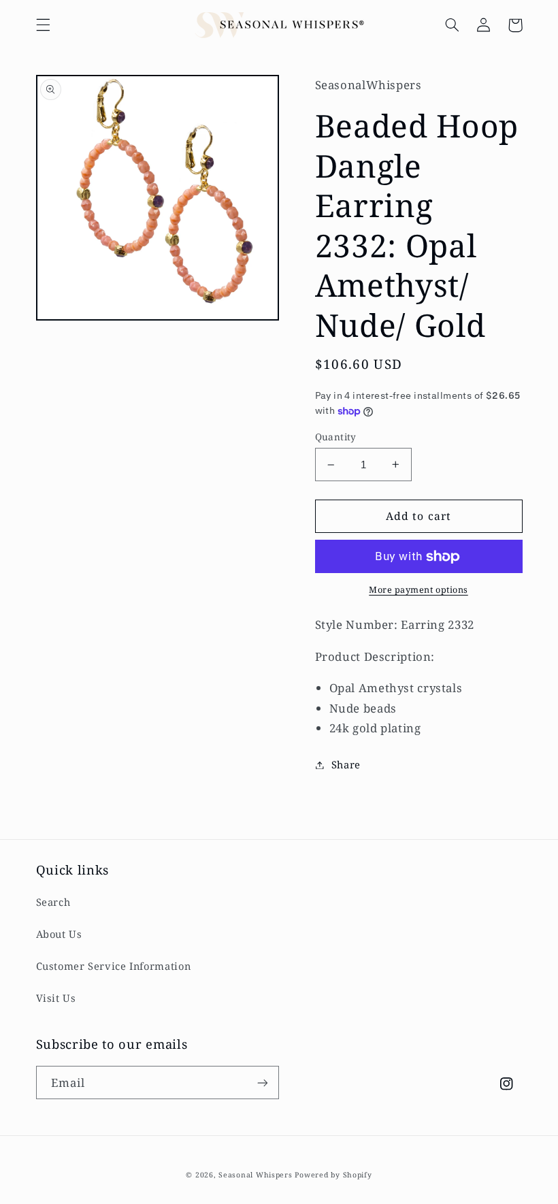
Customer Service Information (113, 966)
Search (53, 902)
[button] (43, 25)
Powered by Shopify (333, 1174)
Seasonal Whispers (255, 1174)
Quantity (336, 436)
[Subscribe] (262, 1082)
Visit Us (56, 998)
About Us (59, 934)
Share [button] (346, 764)
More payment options (418, 590)
